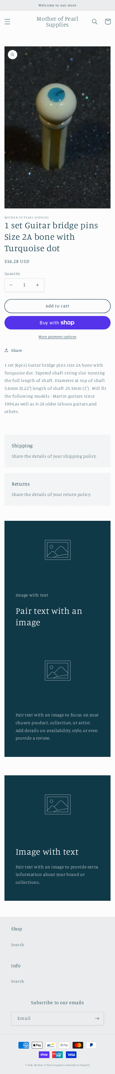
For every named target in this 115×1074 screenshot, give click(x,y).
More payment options (57, 336)
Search (17, 944)
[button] (7, 21)
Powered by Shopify (78, 1064)
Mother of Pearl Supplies (49, 1064)
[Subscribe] (97, 1018)
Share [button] (16, 350)
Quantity (12, 273)
